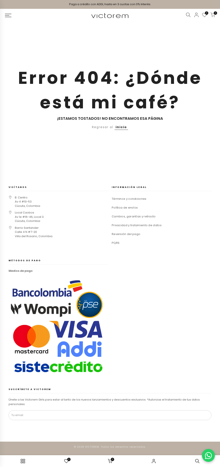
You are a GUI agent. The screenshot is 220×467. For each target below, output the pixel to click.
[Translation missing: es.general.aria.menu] (29, 15)
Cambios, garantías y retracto (134, 216)
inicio (121, 127)
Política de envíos (125, 208)
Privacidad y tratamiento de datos (137, 225)
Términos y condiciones (129, 199)
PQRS (115, 243)
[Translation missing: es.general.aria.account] (196, 15)
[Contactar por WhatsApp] (208, 455)
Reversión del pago (126, 234)
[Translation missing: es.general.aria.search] (188, 15)
